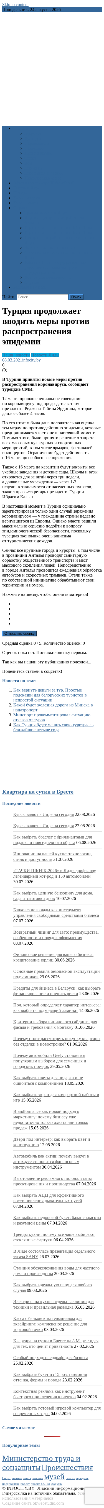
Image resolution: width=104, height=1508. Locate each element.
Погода (20, 193)
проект (25, 1483)
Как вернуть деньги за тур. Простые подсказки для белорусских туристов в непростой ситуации (50, 695)
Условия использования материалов (47, 1496)
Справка (21, 207)
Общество (34, 148)
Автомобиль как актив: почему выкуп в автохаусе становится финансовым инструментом (51, 1161)
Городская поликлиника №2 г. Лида (58, 232)
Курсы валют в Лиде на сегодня (43, 814)
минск (27, 1478)
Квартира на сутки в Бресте (37, 792)
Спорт (30, 158)
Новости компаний (42, 178)
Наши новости (16, 355)
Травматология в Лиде (45, 212)
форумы (56, 1483)
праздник (82, 1478)
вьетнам (17, 1478)
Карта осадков (26, 197)
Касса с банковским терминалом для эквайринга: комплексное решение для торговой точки (50, 1324)
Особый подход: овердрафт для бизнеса (50, 1357)
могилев (37, 1478)
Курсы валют (25, 202)
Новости (21, 128)
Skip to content (15, 4)
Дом (28, 163)
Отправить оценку (19, 633)
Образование (36, 143)
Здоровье (33, 133)
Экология (33, 168)
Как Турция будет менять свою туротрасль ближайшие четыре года (53, 727)
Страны (31, 282)
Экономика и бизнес (43, 173)
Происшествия (38, 153)
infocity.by (31, 360)
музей (54, 1476)
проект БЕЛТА (40, 1483)
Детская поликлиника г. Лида (52, 247)
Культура (32, 138)
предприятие (10, 1483)
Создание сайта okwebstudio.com (33, 1503)
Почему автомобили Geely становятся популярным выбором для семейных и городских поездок (49, 1061)
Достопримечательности (47, 277)
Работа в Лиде (26, 188)
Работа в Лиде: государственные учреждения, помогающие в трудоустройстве (55, 267)
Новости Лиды (45, 355)
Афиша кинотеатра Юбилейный (43, 183)
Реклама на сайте (29, 287)
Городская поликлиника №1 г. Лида (58, 227)
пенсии (70, 1478)
